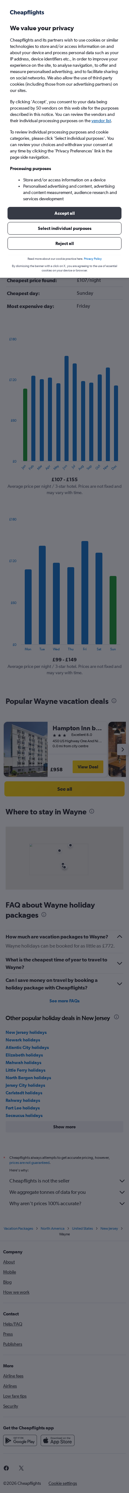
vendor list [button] (101, 120)
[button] (64, 213)
